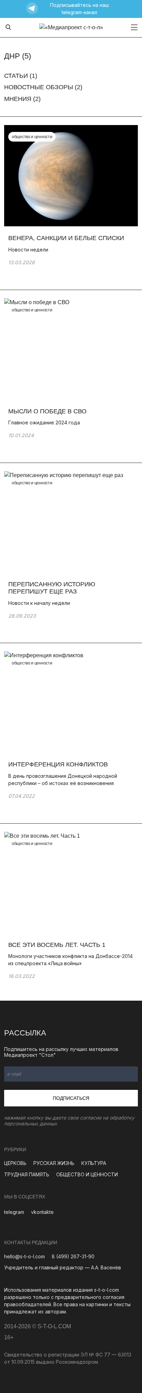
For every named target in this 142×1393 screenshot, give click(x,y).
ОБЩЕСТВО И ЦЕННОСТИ (87, 1174)
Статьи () (20, 75)
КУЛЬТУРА (93, 1163)
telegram (14, 1212)
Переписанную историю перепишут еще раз (51, 588)
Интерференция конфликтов (58, 764)
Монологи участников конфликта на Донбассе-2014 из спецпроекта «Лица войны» (70, 959)
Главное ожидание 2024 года (44, 422)
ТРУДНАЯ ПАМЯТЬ (26, 1174)
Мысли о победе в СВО (47, 411)
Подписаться (71, 1098)
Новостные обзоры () (43, 87)
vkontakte (42, 1212)
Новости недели (28, 249)
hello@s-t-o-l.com (24, 1256)
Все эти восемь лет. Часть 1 (56, 944)
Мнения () (22, 98)
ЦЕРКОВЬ (15, 1163)
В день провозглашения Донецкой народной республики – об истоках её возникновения (62, 779)
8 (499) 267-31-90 (73, 1256)
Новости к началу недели (39, 603)
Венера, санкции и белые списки (66, 238)
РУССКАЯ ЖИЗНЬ (53, 1163)
